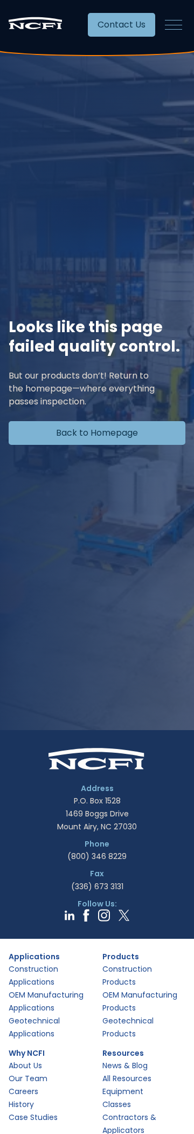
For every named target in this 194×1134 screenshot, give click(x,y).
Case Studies (33, 1117)
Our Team (28, 1078)
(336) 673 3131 (97, 886)
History (21, 1104)
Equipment (122, 1091)
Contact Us (122, 24)
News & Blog (125, 1065)
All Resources (126, 1078)
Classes (116, 1104)
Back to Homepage (97, 433)
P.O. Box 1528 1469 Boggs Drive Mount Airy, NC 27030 (97, 813)
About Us (25, 1065)
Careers (23, 1091)
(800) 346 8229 (97, 856)
